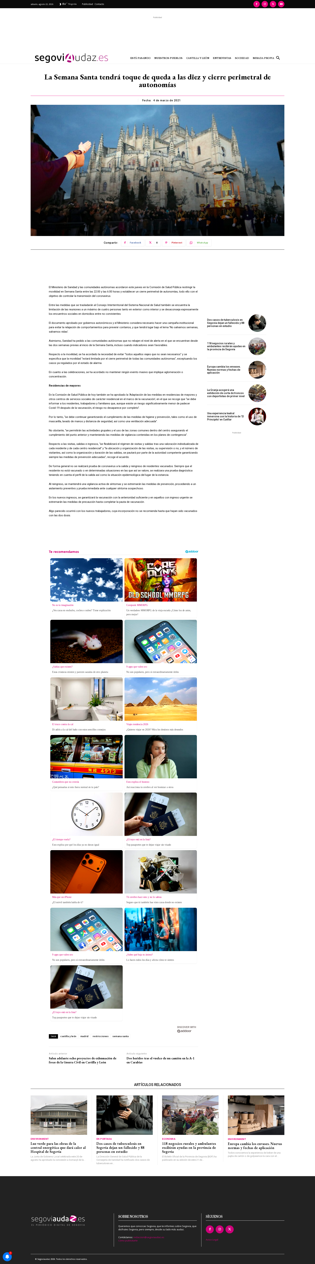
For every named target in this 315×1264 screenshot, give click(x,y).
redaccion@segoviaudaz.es (148, 1237)
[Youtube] (281, 4)
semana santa (120, 1036)
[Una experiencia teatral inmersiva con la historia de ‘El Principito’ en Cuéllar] (257, 416)
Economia (168, 1139)
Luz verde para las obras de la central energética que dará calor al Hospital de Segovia (58, 1147)
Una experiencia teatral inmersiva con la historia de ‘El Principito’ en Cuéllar (225, 416)
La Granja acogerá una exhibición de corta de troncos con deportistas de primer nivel (226, 393)
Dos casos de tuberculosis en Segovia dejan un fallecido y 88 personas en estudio (225, 322)
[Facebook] (256, 4)
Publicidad (87, 4)
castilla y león (68, 1036)
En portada (104, 1139)
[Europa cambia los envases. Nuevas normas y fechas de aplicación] (257, 370)
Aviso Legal (212, 1239)
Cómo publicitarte (128, 1240)
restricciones (101, 1036)
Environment (40, 1139)
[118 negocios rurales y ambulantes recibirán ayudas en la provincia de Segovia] (257, 346)
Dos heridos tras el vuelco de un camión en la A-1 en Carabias (161, 1060)
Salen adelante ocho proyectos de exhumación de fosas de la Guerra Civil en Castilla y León (82, 1060)
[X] (273, 4)
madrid (84, 1036)
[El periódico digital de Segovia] (62, 58)
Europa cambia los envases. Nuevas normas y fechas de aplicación (224, 369)
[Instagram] (265, 4)
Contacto (99, 4)
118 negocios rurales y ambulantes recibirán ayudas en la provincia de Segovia (226, 346)
